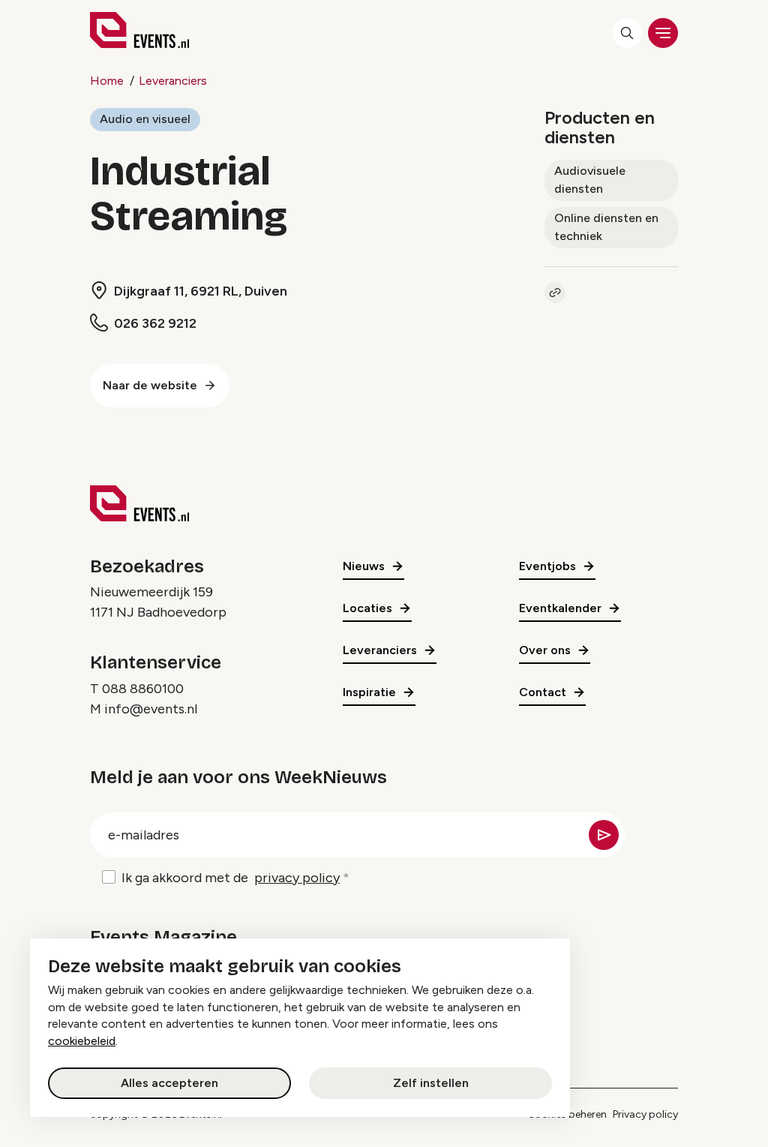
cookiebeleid (82, 1041)
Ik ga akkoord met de (231, 877)
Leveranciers (173, 81)
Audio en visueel (145, 119)
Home (107, 81)
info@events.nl (150, 709)
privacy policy (297, 877)
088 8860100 (143, 688)
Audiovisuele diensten (590, 180)
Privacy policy (645, 1114)
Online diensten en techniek (606, 227)
